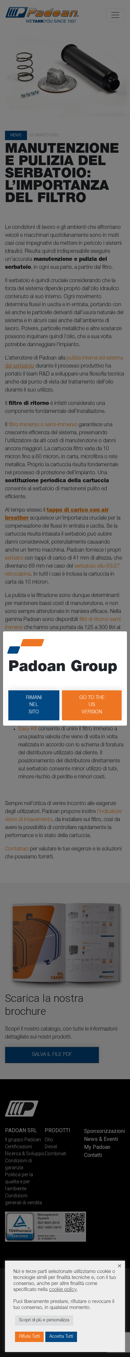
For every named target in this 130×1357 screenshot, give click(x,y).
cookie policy (63, 1290)
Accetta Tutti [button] (61, 1337)
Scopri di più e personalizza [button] (44, 1320)
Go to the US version (92, 705)
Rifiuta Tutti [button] (29, 1337)
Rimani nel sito (34, 705)
